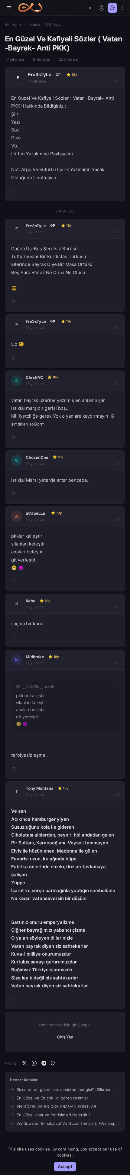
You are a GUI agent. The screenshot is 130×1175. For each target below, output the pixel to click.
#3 (116, 327)
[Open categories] (9, 7)
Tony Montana (40, 788)
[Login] (101, 8)
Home (16, 24)
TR (89, 8)
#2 (116, 232)
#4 (116, 383)
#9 (116, 794)
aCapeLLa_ (36, 513)
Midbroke (35, 656)
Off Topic (53, 24)
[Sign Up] (112, 8)
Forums (34, 24)
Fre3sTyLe (39, 74)
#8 (116, 663)
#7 (116, 607)
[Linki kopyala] (53, 1063)
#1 (117, 81)
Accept (65, 1166)
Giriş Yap (65, 1036)
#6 (116, 519)
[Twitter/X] (24, 1063)
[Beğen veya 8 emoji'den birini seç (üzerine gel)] (13, 191)
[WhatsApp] (34, 1063)
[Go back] (7, 24)
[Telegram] (43, 1063)
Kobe (30, 600)
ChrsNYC (34, 377)
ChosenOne (37, 457)
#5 (116, 463)
